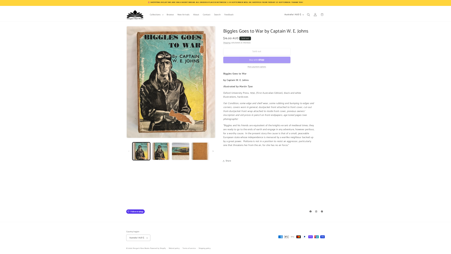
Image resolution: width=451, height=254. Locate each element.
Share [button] (228, 161)
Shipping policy (205, 248)
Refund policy (174, 248)
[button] (156, 15)
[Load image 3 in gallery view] (180, 151)
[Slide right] (213, 151)
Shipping (226, 42)
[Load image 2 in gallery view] (161, 151)
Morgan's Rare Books (141, 248)
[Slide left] (128, 151)
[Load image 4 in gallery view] (200, 151)
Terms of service (189, 248)
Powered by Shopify (158, 248)
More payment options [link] (257, 66)
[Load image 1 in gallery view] (141, 151)
